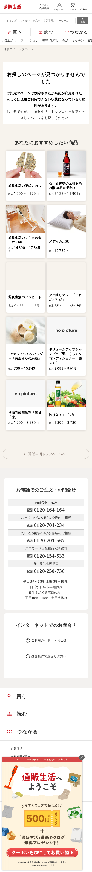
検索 (82, 21)
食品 (65, 40)
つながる (79, 32)
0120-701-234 (49, 525)
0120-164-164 (49, 510)
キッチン (78, 40)
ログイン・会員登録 (45, 7)
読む (48, 32)
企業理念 (17, 748)
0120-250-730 (49, 571)
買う (17, 32)
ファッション (30, 40)
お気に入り (9, 40)
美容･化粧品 (50, 40)
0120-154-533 (49, 556)
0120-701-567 (49, 540)
